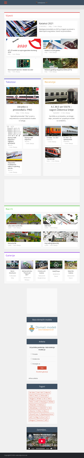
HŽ (37, 402)
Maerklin (33, 405)
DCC (37, 396)
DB (31, 396)
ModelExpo (34, 408)
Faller (39, 399)
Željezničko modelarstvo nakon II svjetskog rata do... (14, 165)
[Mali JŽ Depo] (56, 265)
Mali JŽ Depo (56, 271)
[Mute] (51, 448)
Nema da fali (12, 243)
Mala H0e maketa (71, 272)
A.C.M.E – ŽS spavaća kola (68, 138)
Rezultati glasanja (42, 372)
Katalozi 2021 (46, 23)
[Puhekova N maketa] (41, 265)
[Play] (29, 448)
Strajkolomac (42, 278)
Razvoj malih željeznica (29, 138)
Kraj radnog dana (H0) (52, 243)
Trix (42, 417)
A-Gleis (32, 393)
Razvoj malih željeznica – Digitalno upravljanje (12, 140)
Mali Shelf (48, 226)
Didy (50, 26)
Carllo (9, 228)
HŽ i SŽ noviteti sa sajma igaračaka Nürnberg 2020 (22, 51)
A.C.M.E (40, 393)
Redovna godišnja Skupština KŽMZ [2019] (58, 70)
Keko (48, 161)
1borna (10, 145)
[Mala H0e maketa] (71, 265)
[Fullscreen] (55, 448)
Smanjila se (36, 364)
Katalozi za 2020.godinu (52, 50)
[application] (42, 441)
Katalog (43, 402)
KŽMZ (52, 402)
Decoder (45, 396)
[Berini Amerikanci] (12, 265)
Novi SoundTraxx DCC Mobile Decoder (20, 70)
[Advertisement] (42, 191)
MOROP (44, 408)
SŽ (31, 417)
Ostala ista (36, 359)
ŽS (47, 420)
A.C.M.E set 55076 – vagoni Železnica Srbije (61, 108)
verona (40, 420)
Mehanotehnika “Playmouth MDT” (27, 273)
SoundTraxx (34, 414)
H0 (50, 399)
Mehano (42, 405)
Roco (46, 411)
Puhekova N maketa (41, 272)
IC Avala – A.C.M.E (52, 138)
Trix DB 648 (50, 159)
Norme (32, 411)
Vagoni (32, 420)
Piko (39, 411)
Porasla (34, 354)
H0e (31, 402)
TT (48, 417)
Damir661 (56, 113)
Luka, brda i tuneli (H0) (15, 226)
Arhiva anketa (33, 378)
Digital (32, 399)
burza (48, 393)
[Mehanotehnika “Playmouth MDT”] (27, 265)
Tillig (36, 417)
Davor (56, 276)
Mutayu (27, 280)
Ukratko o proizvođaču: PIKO (22, 108)
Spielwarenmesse (47, 414)
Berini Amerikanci (12, 272)
